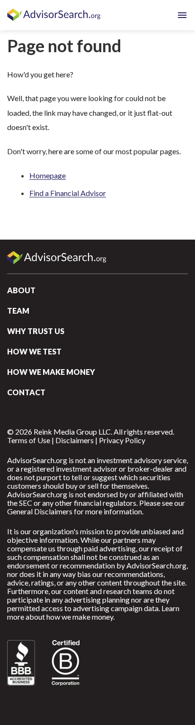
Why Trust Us (35, 330)
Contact (26, 392)
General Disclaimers (39, 511)
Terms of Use (28, 440)
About (21, 290)
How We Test (34, 351)
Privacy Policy (122, 440)
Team (18, 310)
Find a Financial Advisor (67, 192)
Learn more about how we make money (93, 612)
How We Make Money (51, 371)
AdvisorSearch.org (54, 15)
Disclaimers (74, 440)
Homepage (47, 175)
